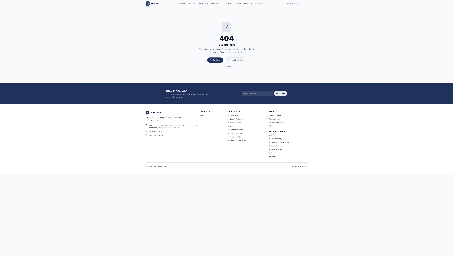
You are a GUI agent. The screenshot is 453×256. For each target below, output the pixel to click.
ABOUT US (248, 3)
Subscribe (280, 94)
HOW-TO (229, 3)
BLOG (239, 3)
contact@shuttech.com (157, 135)
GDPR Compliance (276, 123)
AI (222, 3)
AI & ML (232, 126)
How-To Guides (236, 133)
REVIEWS (214, 3)
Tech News (234, 115)
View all (272, 157)
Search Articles (236, 60)
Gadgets (274, 146)
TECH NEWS (203, 3)
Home (203, 115)
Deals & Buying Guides (238, 140)
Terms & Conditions (276, 115)
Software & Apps (236, 130)
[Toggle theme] (305, 3)
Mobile (273, 153)
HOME (182, 3)
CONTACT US (260, 3)
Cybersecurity (235, 137)
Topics (190, 3)
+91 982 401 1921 (155, 131)
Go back (227, 67)
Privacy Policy (274, 119)
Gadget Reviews (236, 119)
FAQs (271, 126)
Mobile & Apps (235, 123)
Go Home (216, 60)
